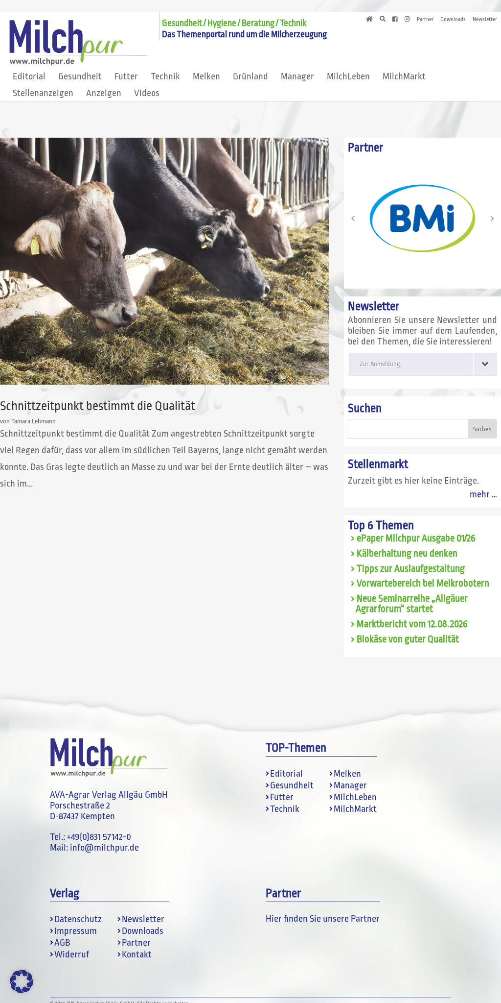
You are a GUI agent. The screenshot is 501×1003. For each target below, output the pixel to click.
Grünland (250, 76)
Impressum (75, 931)
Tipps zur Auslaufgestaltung (411, 568)
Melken (206, 76)
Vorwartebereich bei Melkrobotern (423, 583)
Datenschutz (78, 919)
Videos (146, 93)
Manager (297, 76)
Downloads (453, 20)
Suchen (365, 408)
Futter (126, 76)
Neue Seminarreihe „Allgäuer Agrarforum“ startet (412, 603)
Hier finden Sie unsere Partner (323, 918)
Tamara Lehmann (33, 421)
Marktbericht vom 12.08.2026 (412, 624)
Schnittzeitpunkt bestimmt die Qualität (97, 406)
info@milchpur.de (104, 847)
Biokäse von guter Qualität (408, 639)
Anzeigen (103, 93)
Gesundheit (80, 76)
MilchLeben (348, 76)
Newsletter (485, 20)
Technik (165, 76)
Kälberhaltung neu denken (407, 553)
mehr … (483, 494)
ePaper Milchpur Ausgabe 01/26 (416, 538)
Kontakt (137, 954)
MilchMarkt (404, 76)
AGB (62, 942)
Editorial (29, 76)
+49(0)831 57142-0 (99, 837)
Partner (425, 20)
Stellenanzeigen (43, 93)
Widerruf (71, 954)
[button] (352, 218)
